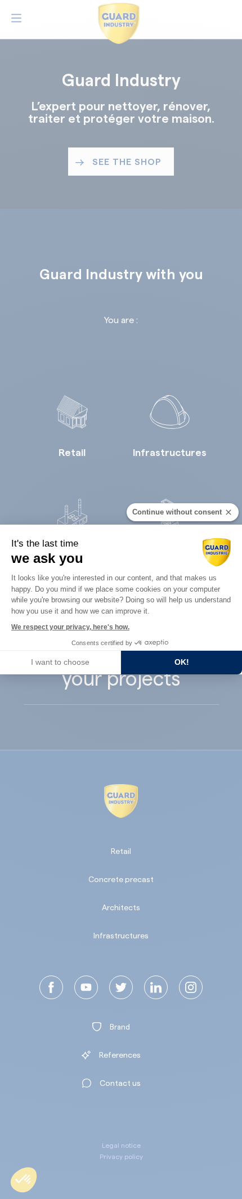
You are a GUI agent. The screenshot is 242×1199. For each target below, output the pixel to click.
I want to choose (60, 661)
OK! (181, 661)
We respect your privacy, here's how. (70, 627)
